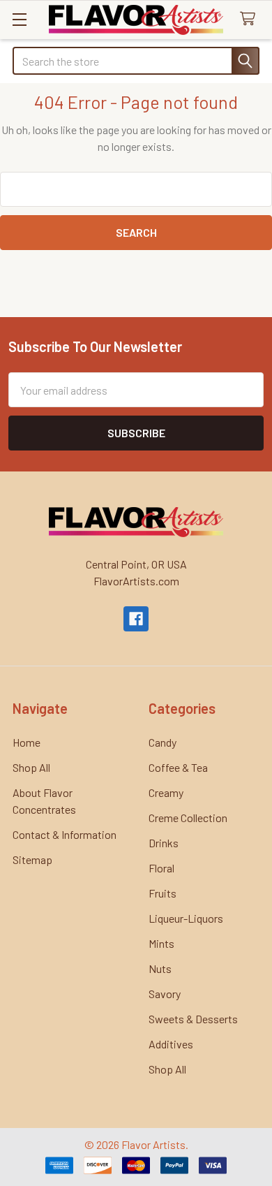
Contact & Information (64, 834)
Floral (161, 867)
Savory (165, 993)
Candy (162, 742)
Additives (171, 1043)
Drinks (164, 842)
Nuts (160, 968)
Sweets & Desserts (193, 1018)
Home (26, 742)
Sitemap (32, 859)
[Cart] (250, 19)
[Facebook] (136, 618)
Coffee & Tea (178, 767)
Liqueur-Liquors (186, 918)
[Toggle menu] (19, 19)
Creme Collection (188, 817)
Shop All (31, 767)
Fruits (162, 893)
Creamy (166, 792)
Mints (161, 943)
